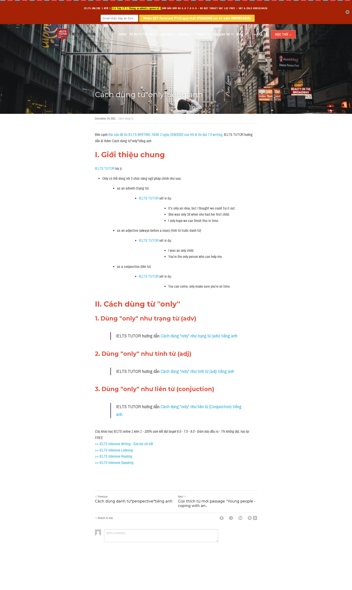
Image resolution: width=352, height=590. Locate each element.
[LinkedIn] (240, 518)
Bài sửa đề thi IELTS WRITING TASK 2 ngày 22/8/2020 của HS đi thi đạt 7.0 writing (165, 134)
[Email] (250, 518)
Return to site (105, 518)
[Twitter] (231, 518)
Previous (103, 496)
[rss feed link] (255, 518)
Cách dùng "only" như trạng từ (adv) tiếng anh (199, 336)
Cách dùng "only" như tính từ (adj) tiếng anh (197, 371)
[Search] (261, 34)
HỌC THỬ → (283, 34)
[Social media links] (267, 34)
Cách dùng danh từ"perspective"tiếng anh (134, 501)
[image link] (62, 34)
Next (180, 496)
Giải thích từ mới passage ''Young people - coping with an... (216, 503)
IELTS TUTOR (104, 168)
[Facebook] (222, 518)
